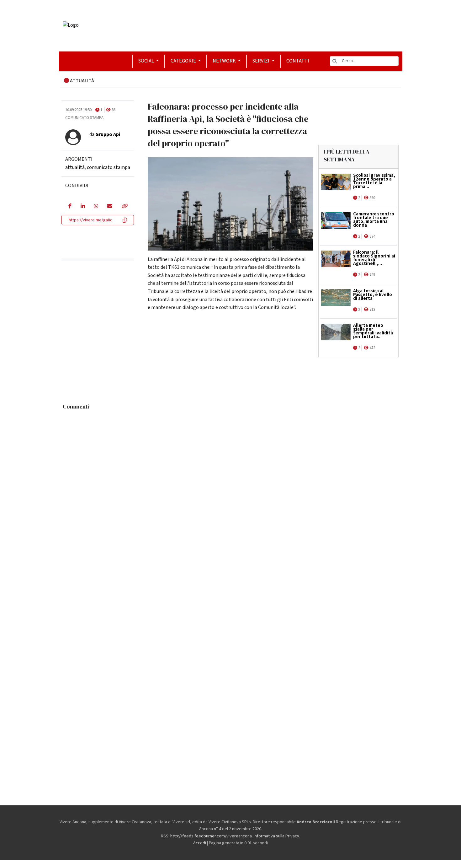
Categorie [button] (184, 60)
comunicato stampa (108, 167)
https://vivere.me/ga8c (90, 220)
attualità (75, 167)
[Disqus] (231, 491)
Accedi (199, 843)
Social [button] (146, 60)
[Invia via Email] (109, 206)
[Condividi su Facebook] (69, 206)
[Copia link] (124, 206)
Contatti (297, 60)
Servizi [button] (261, 60)
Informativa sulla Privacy (276, 836)
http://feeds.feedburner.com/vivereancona (211, 836)
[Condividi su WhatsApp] (96, 206)
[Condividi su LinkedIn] (82, 206)
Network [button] (225, 60)
